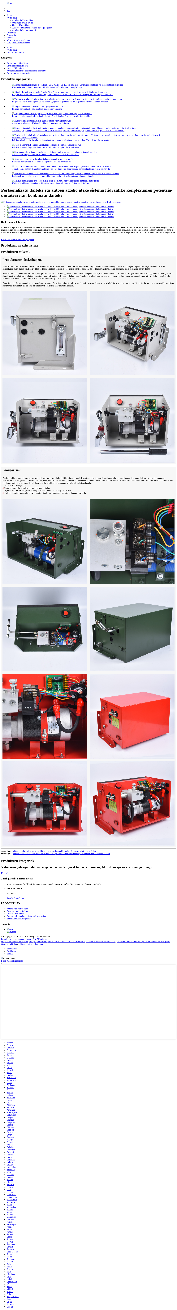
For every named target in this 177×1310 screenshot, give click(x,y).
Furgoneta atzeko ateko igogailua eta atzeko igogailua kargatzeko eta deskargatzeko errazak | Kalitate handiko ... (61, 102)
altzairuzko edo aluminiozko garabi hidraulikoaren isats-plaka (143, 941)
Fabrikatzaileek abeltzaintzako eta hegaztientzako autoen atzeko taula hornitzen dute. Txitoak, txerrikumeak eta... (61, 140)
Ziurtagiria (11, 35)
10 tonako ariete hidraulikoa (30, 944)
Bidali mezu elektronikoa (12, 961)
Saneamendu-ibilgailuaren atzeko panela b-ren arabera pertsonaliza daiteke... (45, 154)
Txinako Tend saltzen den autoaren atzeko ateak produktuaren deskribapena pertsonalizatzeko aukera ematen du (61, 169)
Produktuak (12, 18)
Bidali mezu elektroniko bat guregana (17, 239)
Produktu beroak (8, 939)
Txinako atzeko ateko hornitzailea (100, 941)
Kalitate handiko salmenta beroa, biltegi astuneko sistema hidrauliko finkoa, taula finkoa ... (51, 183)
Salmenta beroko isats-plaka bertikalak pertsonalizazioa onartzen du (41, 162)
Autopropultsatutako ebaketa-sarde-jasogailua (32, 28)
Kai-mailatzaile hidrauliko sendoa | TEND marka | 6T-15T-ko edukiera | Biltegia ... (48, 87)
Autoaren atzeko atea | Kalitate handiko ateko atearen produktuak (40, 123)
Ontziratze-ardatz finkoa (22, 23)
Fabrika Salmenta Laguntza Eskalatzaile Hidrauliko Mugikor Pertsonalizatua (45, 147)
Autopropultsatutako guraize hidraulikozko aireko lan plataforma (57, 941)
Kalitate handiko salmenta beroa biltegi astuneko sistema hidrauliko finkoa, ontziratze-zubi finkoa (54, 851)
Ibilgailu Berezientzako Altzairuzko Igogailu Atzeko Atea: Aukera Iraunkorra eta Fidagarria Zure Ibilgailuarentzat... (62, 94)
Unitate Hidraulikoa (20, 25)
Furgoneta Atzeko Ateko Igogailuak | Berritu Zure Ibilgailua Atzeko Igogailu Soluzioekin (51, 116)
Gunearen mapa (24, 939)
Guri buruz (11, 33)
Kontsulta (5, 873)
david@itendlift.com (15, 898)
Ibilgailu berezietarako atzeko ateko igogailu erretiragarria (37, 109)
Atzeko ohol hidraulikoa (22, 20)
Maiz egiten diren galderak (18, 40)
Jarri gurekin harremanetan (18, 42)
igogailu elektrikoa (9, 944)
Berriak (10, 38)
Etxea (9, 15)
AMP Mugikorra (40, 939)
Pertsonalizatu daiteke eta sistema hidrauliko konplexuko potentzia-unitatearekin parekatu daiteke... (55, 176)
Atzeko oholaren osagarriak (24, 30)
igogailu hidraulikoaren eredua (14, 941)
